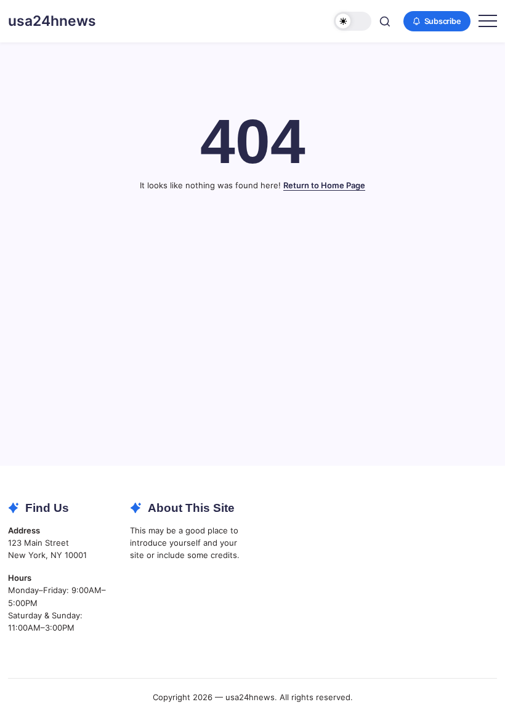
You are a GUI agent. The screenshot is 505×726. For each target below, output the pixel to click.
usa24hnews (52, 21)
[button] (352, 21)
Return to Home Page (324, 185)
